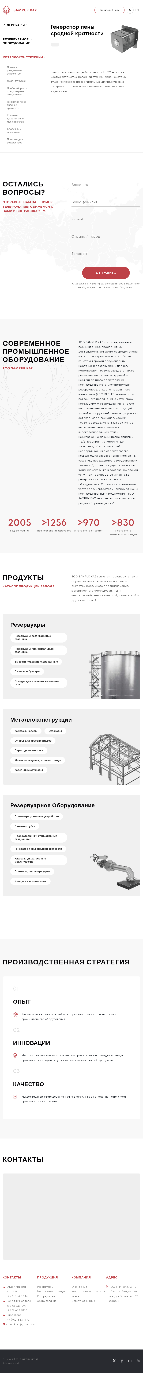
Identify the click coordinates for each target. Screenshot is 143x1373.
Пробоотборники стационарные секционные (17, 91)
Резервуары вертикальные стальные (33, 637)
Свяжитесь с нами (109, 10)
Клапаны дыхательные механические (15, 118)
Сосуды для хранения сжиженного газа (38, 683)
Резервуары (45, 1286)
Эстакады (55, 731)
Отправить (106, 273)
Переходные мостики (29, 750)
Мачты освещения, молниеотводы (38, 760)
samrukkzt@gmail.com (21, 1324)
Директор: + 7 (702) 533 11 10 (17, 1317)
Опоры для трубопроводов (33, 741)
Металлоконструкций (51, 1291)
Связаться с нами (83, 1300)
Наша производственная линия (88, 1294)
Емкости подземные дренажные (36, 661)
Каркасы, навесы (26, 731)
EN (137, 10)
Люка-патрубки (16, 81)
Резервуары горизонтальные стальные (34, 650)
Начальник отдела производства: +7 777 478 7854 (18, 1305)
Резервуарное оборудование (47, 1298)
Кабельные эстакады (29, 770)
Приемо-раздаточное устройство (14, 70)
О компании (79, 1286)
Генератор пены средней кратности (16, 105)
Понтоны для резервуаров (15, 141)
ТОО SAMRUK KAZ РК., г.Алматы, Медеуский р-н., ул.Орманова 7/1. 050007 (124, 1293)
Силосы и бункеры (27, 671)
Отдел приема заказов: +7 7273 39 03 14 (17, 1291)
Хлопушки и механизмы (14, 131)
